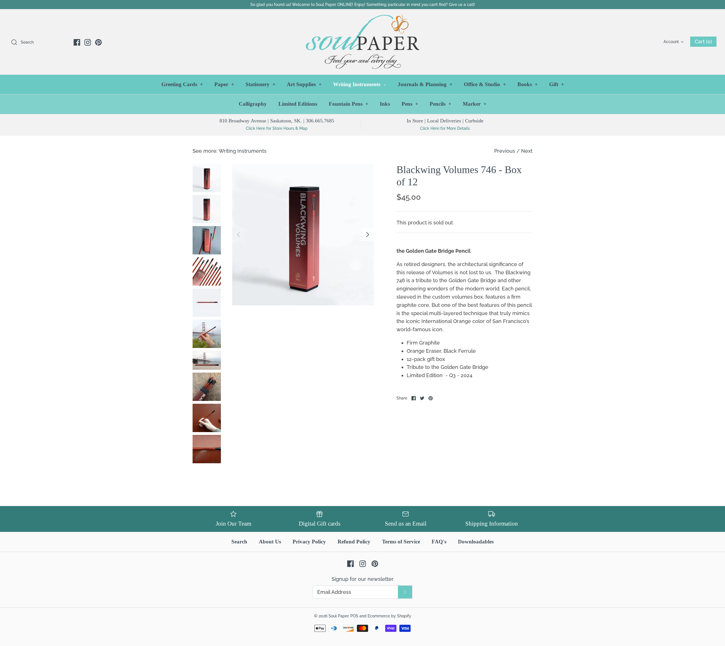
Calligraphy (253, 104)
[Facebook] (77, 42)
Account (671, 41)
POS (354, 615)
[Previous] (238, 234)
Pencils (440, 104)
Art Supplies (304, 84)
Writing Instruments (359, 84)
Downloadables (476, 542)
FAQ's (439, 542)
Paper (224, 84)
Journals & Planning (425, 84)
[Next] (367, 234)
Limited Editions (297, 104)
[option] (303, 234)
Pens (410, 104)
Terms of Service (401, 542)
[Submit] (405, 592)
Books (527, 84)
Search (239, 542)
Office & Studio (485, 84)
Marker (475, 104)
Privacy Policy (309, 542)
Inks (385, 104)
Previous (504, 151)
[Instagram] (87, 42)
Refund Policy (354, 542)
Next (526, 151)
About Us (270, 542)
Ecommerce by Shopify (389, 615)
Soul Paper (338, 615)
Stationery (261, 84)
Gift (556, 84)
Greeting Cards (182, 84)
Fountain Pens (348, 104)
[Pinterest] (98, 42)
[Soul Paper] (362, 42)
